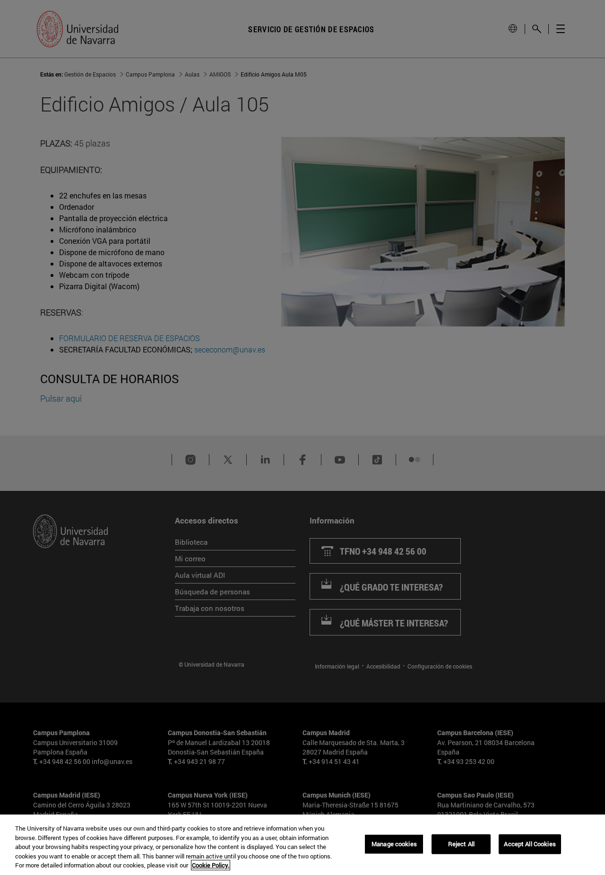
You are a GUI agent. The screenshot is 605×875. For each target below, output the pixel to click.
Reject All (461, 844)
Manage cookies (394, 844)
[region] (302, 845)
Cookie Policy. (210, 865)
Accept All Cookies (529, 844)
